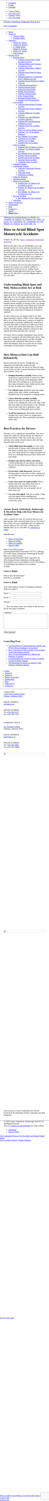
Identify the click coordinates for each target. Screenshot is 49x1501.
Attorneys (8, 675)
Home (7, 671)
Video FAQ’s (10, 684)
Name (7, 593)
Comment (8, 613)
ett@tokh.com (9, 704)
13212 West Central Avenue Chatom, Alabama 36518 (14, 695)
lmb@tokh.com (9, 737)
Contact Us (9, 686)
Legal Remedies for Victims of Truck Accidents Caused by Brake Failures (26, 660)
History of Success (12, 677)
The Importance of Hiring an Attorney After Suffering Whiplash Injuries (24, 664)
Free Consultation (10, 26)
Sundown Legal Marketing (20, 1126)
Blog (6, 682)
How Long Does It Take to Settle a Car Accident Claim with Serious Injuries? (26, 651)
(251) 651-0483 (14, 18)
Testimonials (9, 679)
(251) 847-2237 (14, 13)
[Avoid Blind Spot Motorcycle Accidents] (24, 224)
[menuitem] (26, 11)
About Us (8, 673)
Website (7, 602)
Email (7, 598)
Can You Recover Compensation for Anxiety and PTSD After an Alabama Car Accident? (26, 647)
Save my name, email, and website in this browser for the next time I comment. (24, 607)
